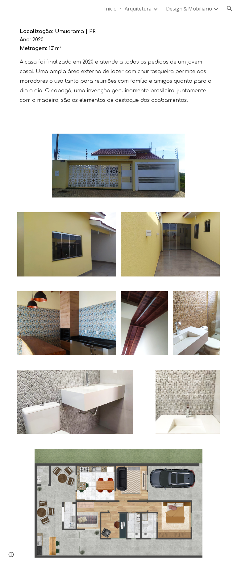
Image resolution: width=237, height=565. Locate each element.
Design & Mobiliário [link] (189, 8)
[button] (229, 8)
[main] (118, 72)
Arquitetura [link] (138, 8)
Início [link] (110, 8)
